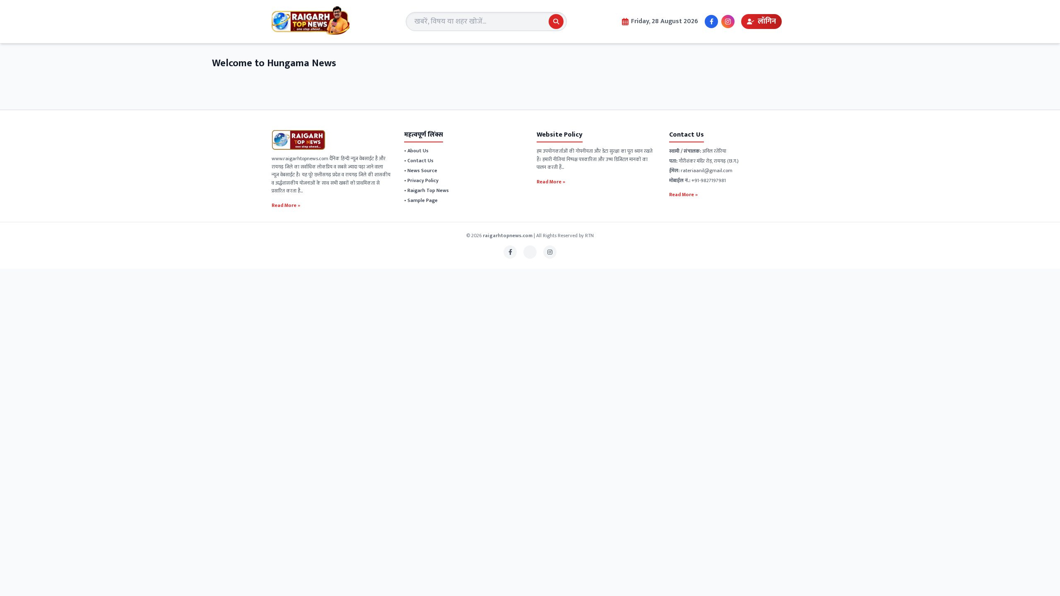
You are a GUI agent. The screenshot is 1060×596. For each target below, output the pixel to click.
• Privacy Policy (421, 180)
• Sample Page (421, 200)
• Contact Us (419, 160)
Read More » (286, 205)
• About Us (416, 151)
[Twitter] (530, 252)
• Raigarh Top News (426, 190)
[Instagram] (728, 21)
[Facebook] (711, 21)
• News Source (420, 170)
